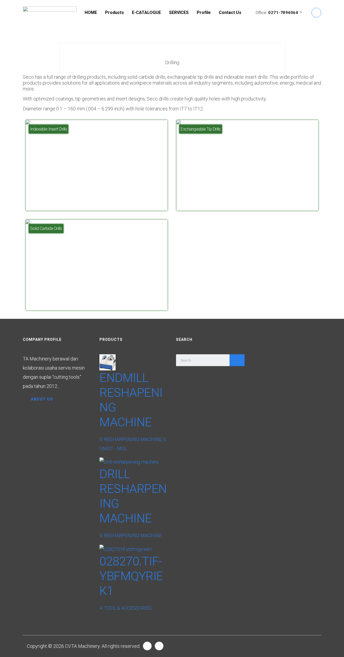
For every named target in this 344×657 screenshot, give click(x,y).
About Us (42, 399)
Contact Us (230, 12)
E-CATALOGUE (146, 12)
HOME (91, 12)
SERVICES (179, 12)
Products (114, 12)
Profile (204, 12)
